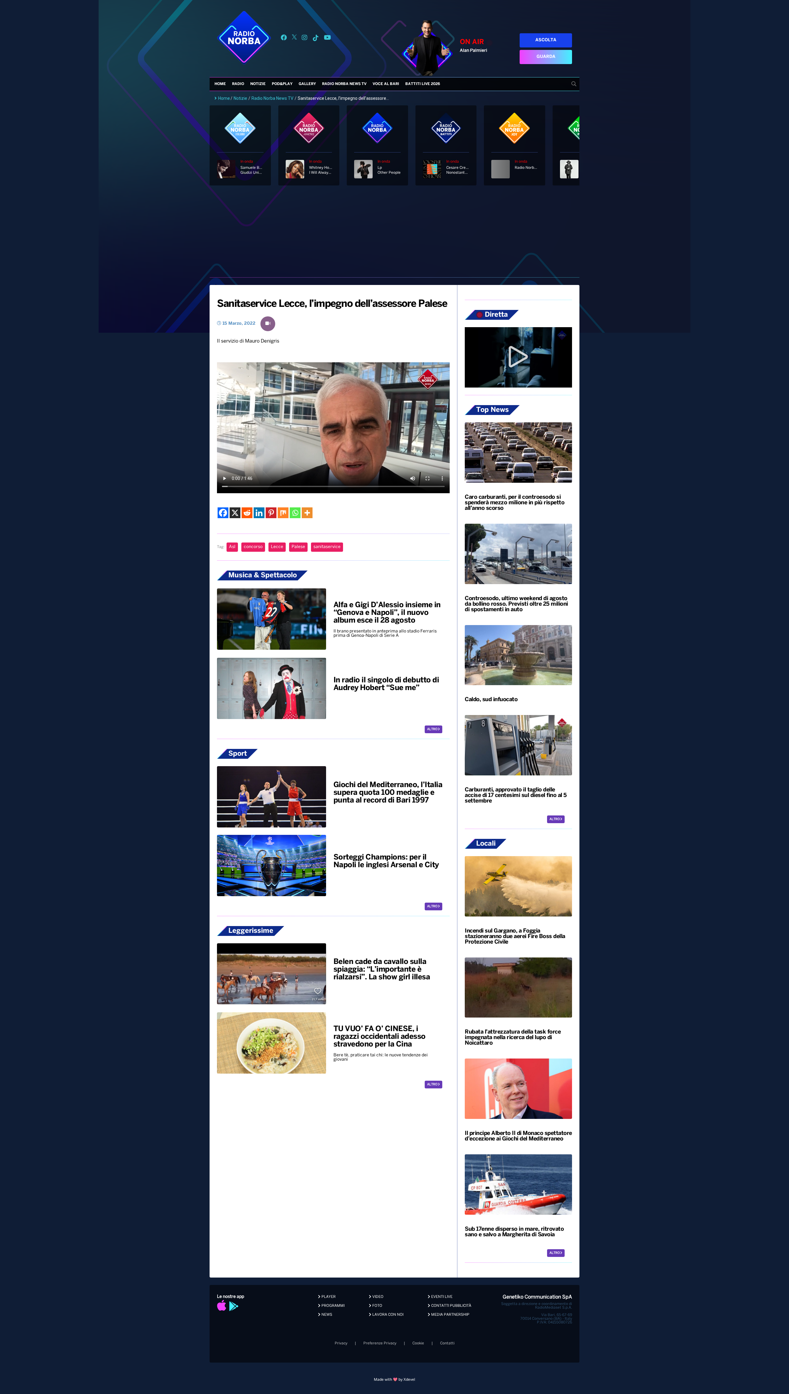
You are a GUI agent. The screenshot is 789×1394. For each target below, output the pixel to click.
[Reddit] (247, 512)
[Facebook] (223, 512)
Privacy (341, 1343)
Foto (376, 1305)
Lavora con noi (387, 1314)
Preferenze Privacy (379, 1343)
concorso (253, 547)
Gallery (307, 84)
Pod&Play (282, 84)
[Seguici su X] (294, 39)
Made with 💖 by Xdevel (394, 1379)
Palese (298, 547)
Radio (238, 84)
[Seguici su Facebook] (284, 39)
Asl (232, 547)
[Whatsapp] (295, 512)
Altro (432, 729)
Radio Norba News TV (344, 84)
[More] (307, 512)
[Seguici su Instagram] (304, 39)
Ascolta (545, 40)
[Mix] (283, 512)
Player (328, 1296)
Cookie (418, 1343)
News (326, 1314)
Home (220, 84)
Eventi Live (441, 1296)
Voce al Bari (386, 84)
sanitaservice (327, 547)
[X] (235, 512)
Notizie (258, 84)
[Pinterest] (271, 512)
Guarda (546, 57)
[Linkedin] (259, 512)
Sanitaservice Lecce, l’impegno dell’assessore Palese (332, 304)
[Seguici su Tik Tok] (315, 39)
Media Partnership (449, 1314)
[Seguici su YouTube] (327, 39)
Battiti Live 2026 (422, 84)
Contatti (447, 1343)
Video (377, 1296)
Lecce (277, 547)
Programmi (333, 1305)
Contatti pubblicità (450, 1305)
